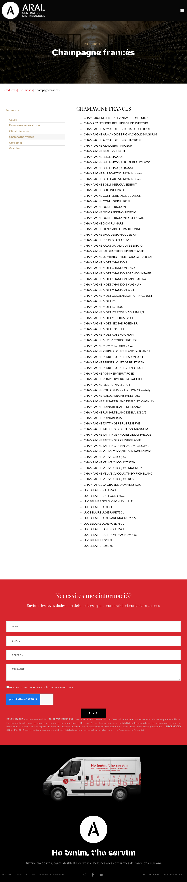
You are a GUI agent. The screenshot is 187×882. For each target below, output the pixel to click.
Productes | (11, 90)
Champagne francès (21, 136)
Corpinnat (15, 142)
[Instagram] (84, 874)
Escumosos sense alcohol (25, 125)
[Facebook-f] (93, 874)
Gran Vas (15, 148)
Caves (13, 119)
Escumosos (26, 90)
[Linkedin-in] (101, 874)
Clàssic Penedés (19, 131)
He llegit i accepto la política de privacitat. (41, 687)
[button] (182, 10)
